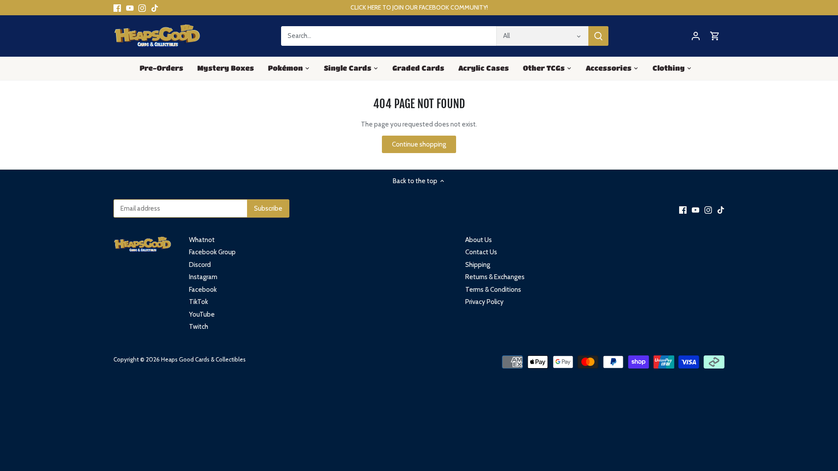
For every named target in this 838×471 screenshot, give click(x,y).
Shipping (477, 265)
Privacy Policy (484, 302)
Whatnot (202, 240)
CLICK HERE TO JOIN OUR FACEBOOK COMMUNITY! (419, 7)
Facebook (203, 290)
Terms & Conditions (493, 290)
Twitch (198, 327)
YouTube (202, 314)
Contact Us (481, 252)
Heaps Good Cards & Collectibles (203, 359)
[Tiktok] (154, 7)
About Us (478, 240)
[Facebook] (117, 7)
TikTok (198, 302)
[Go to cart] (715, 36)
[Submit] (598, 36)
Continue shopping (419, 144)
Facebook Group (212, 252)
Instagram (203, 277)
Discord (200, 265)
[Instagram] (142, 7)
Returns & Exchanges (495, 277)
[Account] (695, 36)
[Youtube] (130, 7)
